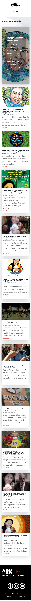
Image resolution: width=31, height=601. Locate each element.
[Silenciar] (22, 14)
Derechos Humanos (7, 240)
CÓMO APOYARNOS (22, 571)
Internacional (15, 538)
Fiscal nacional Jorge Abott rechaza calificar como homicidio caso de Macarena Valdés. (14, 494)
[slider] (25, 14)
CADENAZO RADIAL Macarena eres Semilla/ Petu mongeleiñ (15, 151)
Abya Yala (13, 282)
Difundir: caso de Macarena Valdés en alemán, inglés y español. (15, 536)
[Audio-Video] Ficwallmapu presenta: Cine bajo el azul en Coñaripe (15, 323)
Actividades (13, 153)
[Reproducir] (5, 14)
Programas (12, 114)
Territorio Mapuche (20, 240)
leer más (4, 127)
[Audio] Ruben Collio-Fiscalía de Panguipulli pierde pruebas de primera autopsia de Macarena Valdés (15, 410)
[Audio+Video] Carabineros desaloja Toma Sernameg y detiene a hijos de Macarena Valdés (14, 365)
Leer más (15, 76)
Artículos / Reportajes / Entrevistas (19, 239)
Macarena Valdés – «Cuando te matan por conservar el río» (15, 237)
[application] (15, 14)
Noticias (14, 195)
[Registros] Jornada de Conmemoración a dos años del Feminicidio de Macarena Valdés (13, 452)
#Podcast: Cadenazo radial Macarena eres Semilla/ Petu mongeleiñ (15, 39)
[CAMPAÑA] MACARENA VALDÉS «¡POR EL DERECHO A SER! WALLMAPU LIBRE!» (15, 280)
